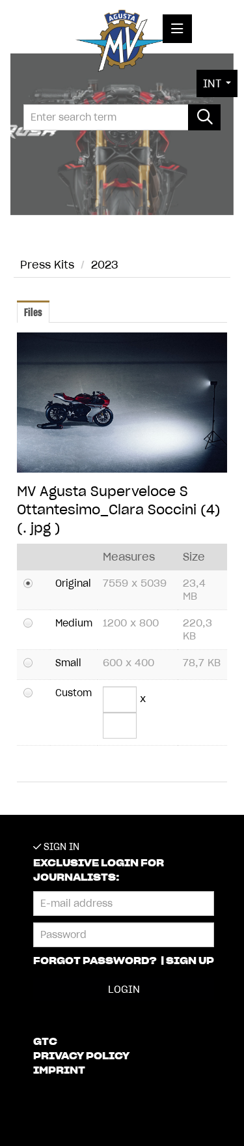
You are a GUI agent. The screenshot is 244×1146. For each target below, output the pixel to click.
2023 (104, 264)
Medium (73, 623)
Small (68, 663)
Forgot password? (96, 961)
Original (73, 583)
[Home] (122, 43)
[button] (217, 83)
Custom (73, 693)
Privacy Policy (81, 1056)
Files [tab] (33, 312)
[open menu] (177, 28)
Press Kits (47, 264)
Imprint (59, 1070)
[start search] (204, 117)
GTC (45, 1042)
